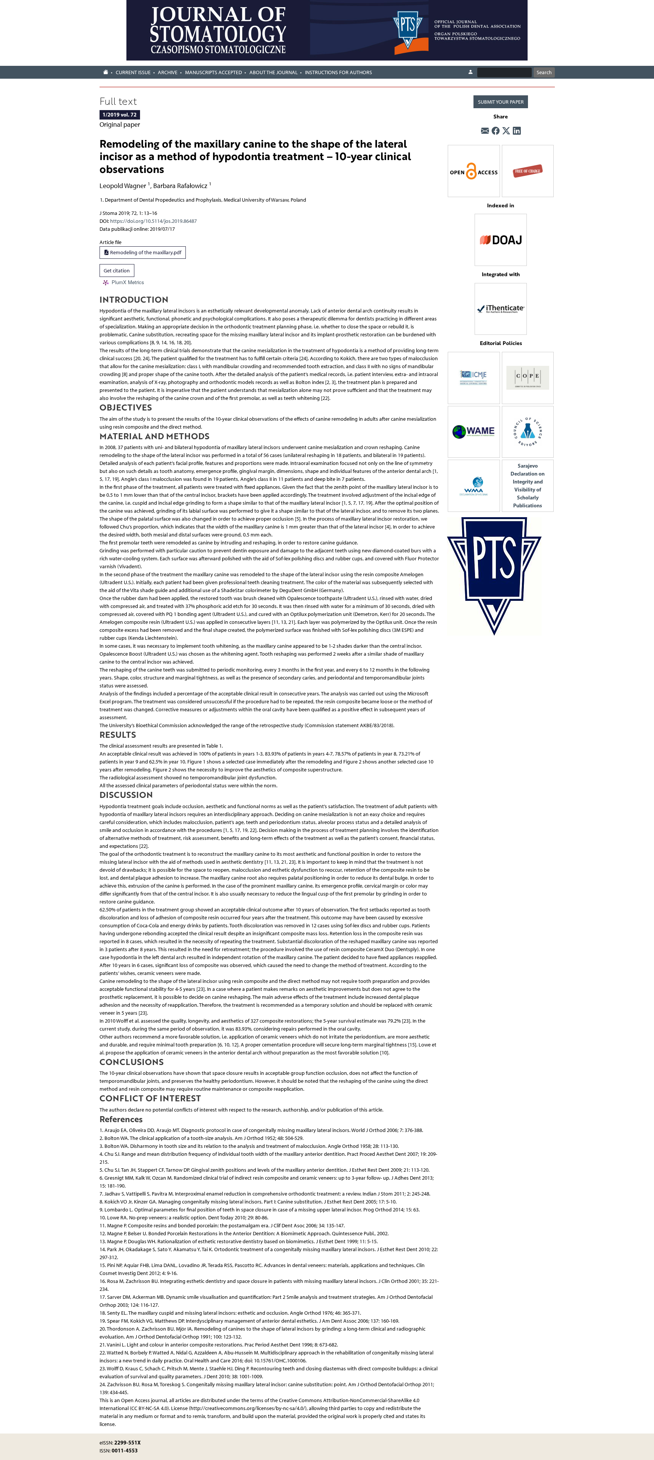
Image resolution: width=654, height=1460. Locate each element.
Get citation (117, 270)
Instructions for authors (338, 72)
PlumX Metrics (128, 282)
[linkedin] (517, 131)
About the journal (273, 72)
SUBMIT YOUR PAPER (501, 102)
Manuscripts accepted (213, 72)
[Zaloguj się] (470, 72)
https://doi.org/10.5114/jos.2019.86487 (153, 221)
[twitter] (506, 131)
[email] (485, 131)
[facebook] (496, 131)
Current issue (133, 72)
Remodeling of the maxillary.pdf (145, 252)
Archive (168, 72)
